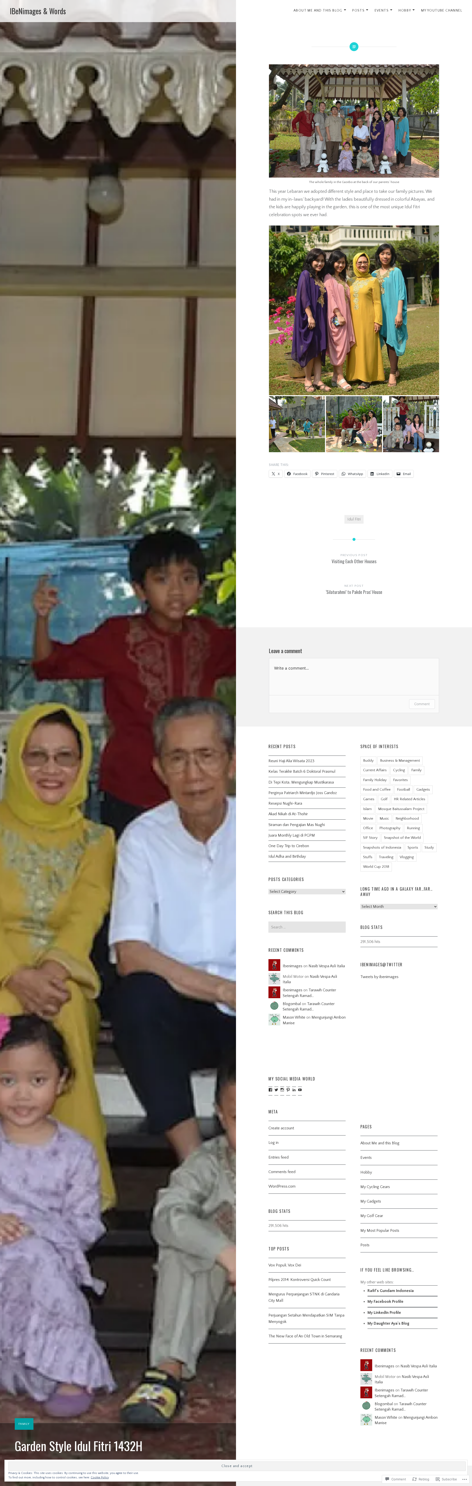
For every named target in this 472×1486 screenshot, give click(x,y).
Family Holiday (375, 780)
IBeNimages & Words (38, 10)
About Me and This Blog (318, 11)
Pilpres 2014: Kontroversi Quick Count (299, 1279)
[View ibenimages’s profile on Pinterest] (288, 1090)
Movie (368, 818)
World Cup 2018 (376, 867)
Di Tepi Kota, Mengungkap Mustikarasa (301, 782)
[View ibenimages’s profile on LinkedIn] (294, 1090)
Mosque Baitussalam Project (401, 809)
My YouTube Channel (441, 11)
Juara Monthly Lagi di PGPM (291, 835)
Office (368, 828)
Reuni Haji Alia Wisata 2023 (291, 761)
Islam (367, 809)
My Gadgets (370, 1201)
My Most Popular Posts (379, 1230)
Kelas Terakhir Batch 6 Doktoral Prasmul (301, 771)
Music (384, 818)
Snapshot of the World (402, 838)
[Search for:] (307, 927)
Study (429, 847)
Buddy (368, 760)
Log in (273, 1142)
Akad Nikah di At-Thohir (288, 814)
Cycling (399, 770)
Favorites (400, 780)
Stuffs (367, 857)
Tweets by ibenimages (379, 977)
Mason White (294, 1017)
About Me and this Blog (379, 1143)
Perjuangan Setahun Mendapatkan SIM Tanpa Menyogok (306, 1318)
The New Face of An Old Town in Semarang (305, 1336)
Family (24, 1424)
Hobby (404, 11)
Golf (384, 799)
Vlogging (407, 857)
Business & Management (400, 760)
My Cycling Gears (375, 1187)
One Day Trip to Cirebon (288, 846)
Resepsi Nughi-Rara (285, 803)
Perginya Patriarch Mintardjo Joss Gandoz (302, 793)
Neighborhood (407, 818)
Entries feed (278, 1157)
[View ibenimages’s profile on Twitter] (276, 1090)
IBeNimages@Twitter (381, 964)
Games (368, 799)
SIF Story (370, 838)
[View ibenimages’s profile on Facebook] (270, 1090)
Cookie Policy (100, 1477)
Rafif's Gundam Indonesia (391, 1291)
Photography (389, 828)
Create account (281, 1128)
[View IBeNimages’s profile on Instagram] (282, 1090)
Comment (422, 704)
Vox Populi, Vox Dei (284, 1265)
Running (413, 828)
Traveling (386, 857)
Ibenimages (292, 966)
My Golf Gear (371, 1216)
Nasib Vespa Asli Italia (327, 966)
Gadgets (423, 789)
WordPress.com (281, 1186)
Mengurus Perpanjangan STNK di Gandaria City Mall (303, 1297)
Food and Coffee (377, 789)
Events (382, 11)
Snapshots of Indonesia (382, 847)
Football (403, 789)
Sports (413, 847)
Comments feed (281, 1172)
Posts (358, 11)
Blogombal (292, 1004)
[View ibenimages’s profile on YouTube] (300, 1090)
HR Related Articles (409, 799)
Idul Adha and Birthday (287, 856)
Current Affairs (375, 770)
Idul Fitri (354, 519)
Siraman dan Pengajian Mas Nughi (296, 825)
